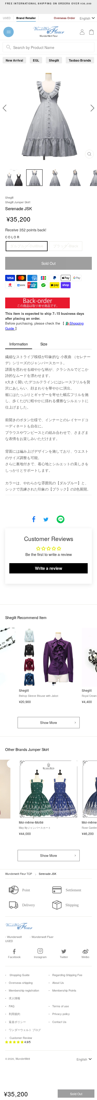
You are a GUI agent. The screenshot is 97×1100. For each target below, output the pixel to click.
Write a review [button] (48, 568)
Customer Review (21, 1038)
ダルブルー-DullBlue (26, 246)
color (12, 237)
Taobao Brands (80, 60)
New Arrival (14, 60)
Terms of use (60, 1006)
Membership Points (64, 990)
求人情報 (14, 998)
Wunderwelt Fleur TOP (18, 874)
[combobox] (48, 47)
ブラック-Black (65, 246)
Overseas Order (64, 18)
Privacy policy (61, 1014)
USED (7, 18)
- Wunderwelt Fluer (42, 937)
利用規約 (14, 1014)
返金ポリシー (17, 1022)
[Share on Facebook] (33, 519)
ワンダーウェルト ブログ (25, 1030)
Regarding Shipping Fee (67, 975)
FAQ (11, 1006)
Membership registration (24, 990)
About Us (58, 982)
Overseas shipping (21, 982)
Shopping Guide (19, 975)
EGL (36, 60)
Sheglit (54, 60)
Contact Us (59, 1022)
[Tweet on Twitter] (45, 519)
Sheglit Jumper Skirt (17, 202)
